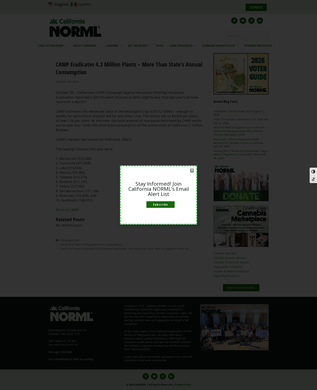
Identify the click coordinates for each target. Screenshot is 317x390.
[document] (158, 195)
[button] (192, 170)
